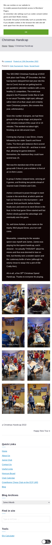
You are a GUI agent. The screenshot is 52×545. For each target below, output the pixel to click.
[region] (26, 18)
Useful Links (7, 469)
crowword (8, 61)
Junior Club (7, 460)
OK (26, 32)
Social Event (34, 66)
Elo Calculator (8, 536)
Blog (4, 487)
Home (4, 451)
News (26, 66)
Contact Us (7, 465)
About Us (6, 456)
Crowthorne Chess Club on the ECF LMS (20, 482)
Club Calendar (8, 478)
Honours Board (8, 474)
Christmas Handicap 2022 (15, 425)
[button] (46, 542)
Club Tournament (16, 66)
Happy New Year (41, 431)
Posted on (25, 61)
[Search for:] (26, 519)
